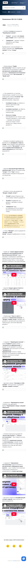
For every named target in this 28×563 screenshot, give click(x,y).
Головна (5, 12)
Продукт (22, 2)
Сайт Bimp (14, 2)
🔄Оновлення (12, 12)
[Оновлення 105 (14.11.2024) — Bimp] (5, 4)
